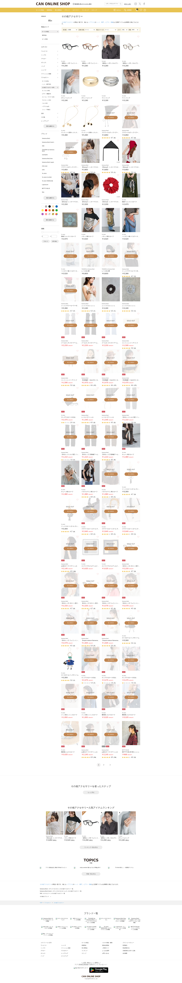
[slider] (42, 232)
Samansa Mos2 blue (47, 158)
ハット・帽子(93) (46, 84)
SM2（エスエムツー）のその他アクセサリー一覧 (52, 893)
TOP (41, 902)
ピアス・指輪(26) (46, 93)
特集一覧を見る (91, 874)
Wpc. (43, 192)
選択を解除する (50, 126)
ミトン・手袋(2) (46, 109)
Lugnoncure (45, 184)
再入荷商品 (58, 10)
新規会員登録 (105, 945)
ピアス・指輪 (109, 22)
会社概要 (125, 953)
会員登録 (129, 10)
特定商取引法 (126, 948)
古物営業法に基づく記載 (129, 950)
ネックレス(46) (46, 90)
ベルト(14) (44, 103)
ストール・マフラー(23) (48, 97)
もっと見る (91, 792)
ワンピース (43, 945)
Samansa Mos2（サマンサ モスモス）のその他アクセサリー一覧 (56, 889)
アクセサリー (47, 902)
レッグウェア (64, 953)
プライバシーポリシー (128, 942)
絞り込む (55, 241)
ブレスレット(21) (46, 100)
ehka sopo (44, 166)
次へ (110, 765)
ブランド (67, 10)
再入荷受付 (111, 117)
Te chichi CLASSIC (47, 177)
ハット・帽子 (100, 22)
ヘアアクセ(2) (45, 106)
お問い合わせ (105, 953)
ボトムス (43, 953)
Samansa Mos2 (46, 138)
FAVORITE (141, 10)
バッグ (42, 956)
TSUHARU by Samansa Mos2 (48, 150)
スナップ (94, 10)
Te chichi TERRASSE (47, 181)
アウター (43, 950)
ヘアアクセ (91, 22)
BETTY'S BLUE (46, 188)
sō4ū (43, 169)
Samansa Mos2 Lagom (48, 162)
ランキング (85, 10)
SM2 (43, 146)
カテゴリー (76, 10)
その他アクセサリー (68, 22)
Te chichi (44, 173)
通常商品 (44, 35)
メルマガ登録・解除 (107, 942)
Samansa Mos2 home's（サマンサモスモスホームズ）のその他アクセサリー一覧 (60, 891)
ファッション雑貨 (65, 948)
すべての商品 (40, 10)
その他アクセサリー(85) (48, 87)
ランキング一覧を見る (91, 847)
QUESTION (145, 10)
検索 (120, 3)
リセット (46, 241)
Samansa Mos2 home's (48, 142)
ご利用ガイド (105, 948)
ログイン (118, 10)
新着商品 (49, 10)
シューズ (63, 945)
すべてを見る (45, 81)
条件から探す (127, 4)
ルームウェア (64, 956)
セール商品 (45, 39)
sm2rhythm (45, 154)
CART (136, 9)
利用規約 (125, 945)
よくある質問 (105, 950)
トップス (43, 948)
